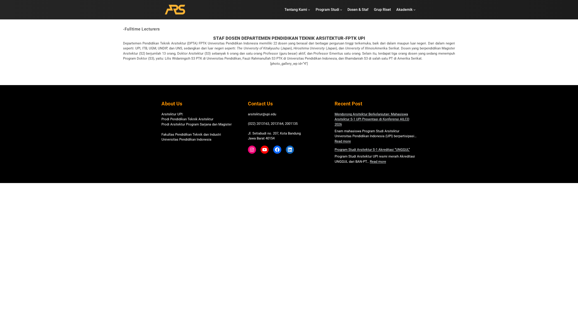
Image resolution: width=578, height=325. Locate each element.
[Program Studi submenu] (341, 10)
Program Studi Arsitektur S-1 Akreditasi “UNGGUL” (372, 150)
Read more (343, 141)
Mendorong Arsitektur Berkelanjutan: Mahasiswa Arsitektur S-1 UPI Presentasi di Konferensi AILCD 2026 (372, 119)
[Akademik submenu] (414, 10)
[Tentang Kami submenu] (309, 10)
